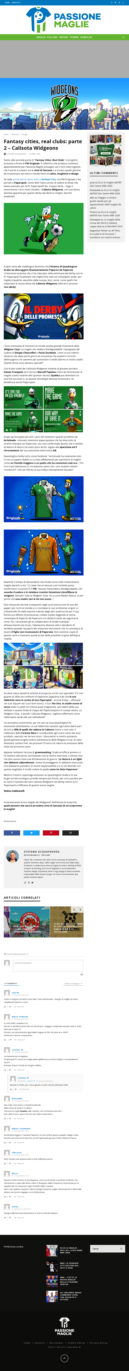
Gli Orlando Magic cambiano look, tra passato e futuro (71, 1296)
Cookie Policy (76, 1343)
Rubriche (86, 37)
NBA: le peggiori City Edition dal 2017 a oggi (69, 1265)
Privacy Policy (99, 1343)
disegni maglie (10, 821)
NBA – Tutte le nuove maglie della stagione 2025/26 (69, 1280)
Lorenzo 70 (31, 1081)
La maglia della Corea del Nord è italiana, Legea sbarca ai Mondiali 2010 (106, 223)
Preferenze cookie (13, 1246)
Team (7, 3)
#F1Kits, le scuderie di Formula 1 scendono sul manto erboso (105, 234)
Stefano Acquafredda (16, 154)
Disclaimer (57, 1343)
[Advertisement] (64, 59)
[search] (121, 1249)
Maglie (41, 37)
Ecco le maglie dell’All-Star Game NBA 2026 (71, 1250)
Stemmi (74, 37)
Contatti (16, 3)
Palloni (52, 37)
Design (63, 37)
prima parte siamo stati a (34, 179)
